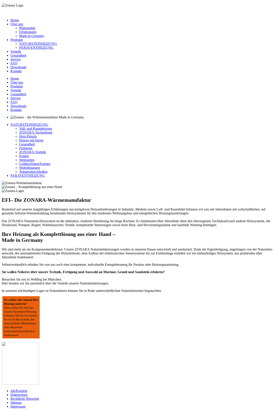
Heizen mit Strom (31, 140)
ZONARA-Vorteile (32, 152)
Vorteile (15, 51)
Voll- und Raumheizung (35, 128)
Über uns (16, 24)
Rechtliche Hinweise (24, 398)
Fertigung (25, 148)
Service (15, 59)
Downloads (18, 67)
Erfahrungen (27, 32)
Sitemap (16, 402)
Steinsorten (26, 160)
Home (14, 20)
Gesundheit (18, 55)
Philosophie (27, 28)
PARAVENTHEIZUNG (36, 47)
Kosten (24, 156)
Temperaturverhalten (33, 171)
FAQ (13, 63)
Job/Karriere (18, 391)
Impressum (18, 406)
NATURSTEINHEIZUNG (38, 43)
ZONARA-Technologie (35, 132)
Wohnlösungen (29, 168)
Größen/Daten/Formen (34, 164)
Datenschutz (18, 395)
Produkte (16, 40)
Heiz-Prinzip (28, 136)
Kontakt (16, 71)
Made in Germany (31, 36)
